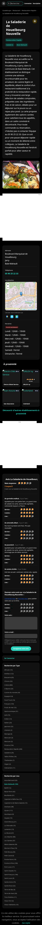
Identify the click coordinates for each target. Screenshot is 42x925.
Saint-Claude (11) (10, 871)
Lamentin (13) (9, 829)
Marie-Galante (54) (10, 844)
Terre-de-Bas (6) (9, 890)
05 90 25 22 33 (11, 273)
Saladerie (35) (9, 753)
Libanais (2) (8, 730)
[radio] (21, 604)
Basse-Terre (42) (9, 792)
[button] (21, 294)
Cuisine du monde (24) (12, 692)
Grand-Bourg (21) (10, 822)
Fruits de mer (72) (10, 707)
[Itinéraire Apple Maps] (17, 317)
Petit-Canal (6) (9, 856)
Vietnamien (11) (9, 768)
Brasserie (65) (9, 677)
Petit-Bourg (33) (9, 852)
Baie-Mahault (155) (11, 784)
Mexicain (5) (8, 741)
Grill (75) (7, 715)
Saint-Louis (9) (9, 878)
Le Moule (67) (9, 833)
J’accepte (26, 923)
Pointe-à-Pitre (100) (11, 863)
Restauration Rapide (29, 10)
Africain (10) (8, 670)
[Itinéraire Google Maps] (7, 317)
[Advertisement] (21, 217)
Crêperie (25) (8, 689)
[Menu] (4, 3)
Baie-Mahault (22, 45)
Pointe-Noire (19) (10, 859)
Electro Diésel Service (11, 384)
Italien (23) (8, 723)
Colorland (26, 404)
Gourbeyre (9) (9, 814)
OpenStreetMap (32, 309)
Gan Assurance (9, 404)
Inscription (36, 3)
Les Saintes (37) (9, 841)
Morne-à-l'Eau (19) (10, 848)
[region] (21, 296)
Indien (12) (8, 719)
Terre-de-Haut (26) (10, 893)
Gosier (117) (8, 810)
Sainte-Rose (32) (9, 886)
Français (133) (9, 704)
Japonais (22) (8, 726)
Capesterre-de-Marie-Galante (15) (15, 803)
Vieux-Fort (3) (9, 901)
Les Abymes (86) (9, 837)
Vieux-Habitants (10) (11, 905)
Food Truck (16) (9, 700)
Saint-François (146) (11, 874)
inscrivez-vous (23, 599)
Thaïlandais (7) (9, 760)
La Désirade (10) (9, 826)
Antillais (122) (9, 674)
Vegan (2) (7, 764)
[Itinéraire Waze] (12, 317)
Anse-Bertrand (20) (10, 780)
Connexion (28, 3)
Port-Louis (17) (9, 867)
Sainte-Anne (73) (10, 882)
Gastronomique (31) (11, 711)
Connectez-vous (10, 599)
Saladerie (9, 45)
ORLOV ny (26, 384)
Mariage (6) (8, 734)
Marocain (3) (8, 738)
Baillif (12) (7, 788)
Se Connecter (9, 658)
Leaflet (23, 309)
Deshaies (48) (9, 807)
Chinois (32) (8, 681)
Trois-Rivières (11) (10, 897)
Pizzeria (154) (8, 745)
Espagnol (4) (8, 696)
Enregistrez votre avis (21, 649)
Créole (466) (8, 685)
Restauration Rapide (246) (13, 749)
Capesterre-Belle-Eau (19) (13, 799)
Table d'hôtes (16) (10, 756)
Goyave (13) (8, 818)
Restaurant (16, 10)
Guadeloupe (6, 10)
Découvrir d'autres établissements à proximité (21, 412)
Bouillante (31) (9, 795)
